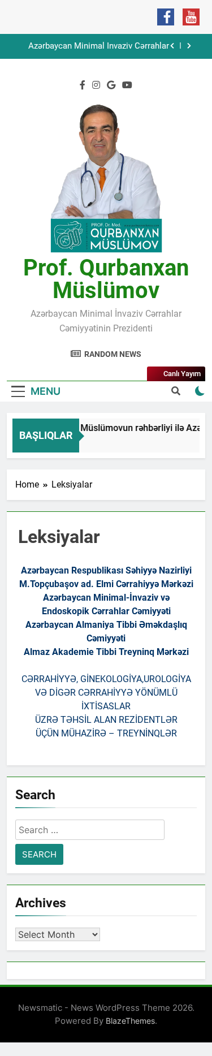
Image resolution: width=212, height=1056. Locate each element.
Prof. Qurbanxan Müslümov (106, 279)
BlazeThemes (130, 1020)
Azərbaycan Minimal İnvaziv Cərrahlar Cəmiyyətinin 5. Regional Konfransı (98, 46)
